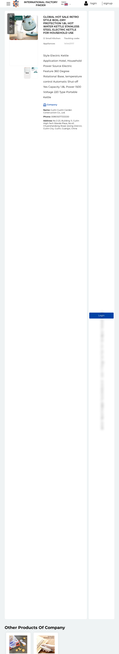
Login (101, 315)
